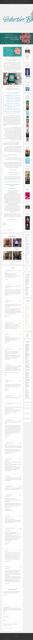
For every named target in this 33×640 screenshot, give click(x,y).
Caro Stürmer (8, 494)
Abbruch (26, 236)
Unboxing (27, 262)
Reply (20, 270)
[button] (3, 223)
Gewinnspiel (27, 246)
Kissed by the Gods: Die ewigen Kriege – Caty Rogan (27, 289)
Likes (5, 225)
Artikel (26, 238)
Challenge (27, 243)
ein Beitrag (13, 69)
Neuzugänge (27, 251)
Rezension (27, 253)
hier (16, 219)
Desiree (7, 380)
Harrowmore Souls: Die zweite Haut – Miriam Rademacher (27, 281)
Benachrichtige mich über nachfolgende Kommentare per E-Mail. (10, 625)
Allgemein (27, 237)
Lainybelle (8, 566)
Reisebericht (27, 252)
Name (4, 613)
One (5, 88)
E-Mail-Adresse (6, 616)
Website (4, 620)
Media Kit (26, 59)
